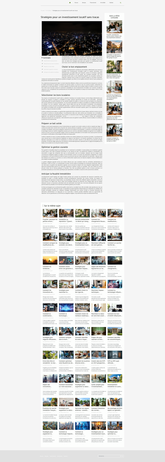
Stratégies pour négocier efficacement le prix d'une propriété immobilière (50, 340)
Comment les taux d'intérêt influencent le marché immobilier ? (114, 317)
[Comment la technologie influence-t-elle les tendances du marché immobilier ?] (115, 284)
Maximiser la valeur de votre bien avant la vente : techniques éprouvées (98, 317)
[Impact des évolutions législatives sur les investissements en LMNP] (98, 260)
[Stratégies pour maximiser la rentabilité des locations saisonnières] (66, 284)
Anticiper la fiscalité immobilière (51, 72)
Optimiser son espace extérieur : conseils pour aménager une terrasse (82, 411)
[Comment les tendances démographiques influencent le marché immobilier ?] (50, 260)
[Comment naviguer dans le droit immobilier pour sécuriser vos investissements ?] (66, 331)
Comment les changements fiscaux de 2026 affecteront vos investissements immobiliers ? (114, 97)
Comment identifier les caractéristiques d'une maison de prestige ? (114, 340)
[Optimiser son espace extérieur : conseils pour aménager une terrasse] (82, 402)
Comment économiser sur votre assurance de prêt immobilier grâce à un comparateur (66, 387)
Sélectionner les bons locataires (51, 63)
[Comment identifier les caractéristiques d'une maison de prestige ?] (115, 331)
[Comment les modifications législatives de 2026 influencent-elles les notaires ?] (114, 108)
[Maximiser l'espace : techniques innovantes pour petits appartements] (98, 284)
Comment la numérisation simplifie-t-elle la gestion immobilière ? (50, 317)
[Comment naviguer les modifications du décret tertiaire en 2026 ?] (114, 130)
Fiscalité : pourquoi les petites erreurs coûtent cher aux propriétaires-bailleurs (114, 36)
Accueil (42, 10)
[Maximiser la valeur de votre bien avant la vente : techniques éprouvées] (98, 307)
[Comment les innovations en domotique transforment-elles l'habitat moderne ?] (50, 284)
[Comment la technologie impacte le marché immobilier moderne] (66, 425)
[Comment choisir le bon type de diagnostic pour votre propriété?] (82, 284)
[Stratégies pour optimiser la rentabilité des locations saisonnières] (115, 425)
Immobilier (102, 2)
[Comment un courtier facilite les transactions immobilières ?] (115, 236)
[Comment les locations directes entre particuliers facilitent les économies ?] (82, 354)
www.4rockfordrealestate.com (74, 116)
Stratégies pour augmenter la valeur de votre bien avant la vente (82, 387)
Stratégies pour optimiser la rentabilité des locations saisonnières (115, 435)
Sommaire (46, 58)
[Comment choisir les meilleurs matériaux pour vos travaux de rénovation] (82, 307)
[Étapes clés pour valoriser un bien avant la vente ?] (98, 331)
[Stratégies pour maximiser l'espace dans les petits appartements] (82, 260)
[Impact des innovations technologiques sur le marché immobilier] (50, 378)
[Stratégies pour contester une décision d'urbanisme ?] (66, 236)
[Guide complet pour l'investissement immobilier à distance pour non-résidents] (98, 378)
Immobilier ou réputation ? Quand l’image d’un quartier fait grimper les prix (114, 56)
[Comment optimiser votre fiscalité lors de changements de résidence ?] (66, 354)
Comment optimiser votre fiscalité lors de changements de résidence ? (65, 364)
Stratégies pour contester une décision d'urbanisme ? (66, 245)
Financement (93, 2)
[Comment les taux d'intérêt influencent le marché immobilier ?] (115, 307)
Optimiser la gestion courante (51, 69)
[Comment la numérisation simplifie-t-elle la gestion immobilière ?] (50, 307)
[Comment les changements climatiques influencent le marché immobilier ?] (115, 260)
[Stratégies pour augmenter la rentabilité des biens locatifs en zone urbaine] (50, 425)
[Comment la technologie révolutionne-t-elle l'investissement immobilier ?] (66, 307)
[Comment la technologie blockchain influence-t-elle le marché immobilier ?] (82, 425)
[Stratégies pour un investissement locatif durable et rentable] (98, 425)
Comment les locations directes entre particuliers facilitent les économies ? (82, 364)
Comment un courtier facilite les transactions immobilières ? (114, 246)
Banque (84, 2)
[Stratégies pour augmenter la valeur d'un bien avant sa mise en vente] (66, 402)
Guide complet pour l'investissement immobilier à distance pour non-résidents (98, 387)
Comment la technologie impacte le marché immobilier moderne (66, 435)
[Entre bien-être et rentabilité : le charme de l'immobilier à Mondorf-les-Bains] (50, 354)
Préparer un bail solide (49, 66)
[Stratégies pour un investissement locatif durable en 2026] (82, 236)
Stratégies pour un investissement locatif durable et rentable (98, 434)
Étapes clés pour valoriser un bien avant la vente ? (96, 339)
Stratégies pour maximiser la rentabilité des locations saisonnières (66, 293)
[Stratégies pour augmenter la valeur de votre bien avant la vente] (82, 378)
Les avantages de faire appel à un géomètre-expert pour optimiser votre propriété (115, 411)
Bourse (76, 2)
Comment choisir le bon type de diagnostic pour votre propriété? (82, 293)
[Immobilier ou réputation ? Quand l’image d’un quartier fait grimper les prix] (114, 46)
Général (111, 2)
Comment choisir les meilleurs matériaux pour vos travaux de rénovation (81, 317)
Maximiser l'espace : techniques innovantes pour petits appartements (98, 293)
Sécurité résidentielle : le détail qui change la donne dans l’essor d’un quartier (114, 76)
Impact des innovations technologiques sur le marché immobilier (50, 387)
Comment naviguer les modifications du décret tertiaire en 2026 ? (113, 139)
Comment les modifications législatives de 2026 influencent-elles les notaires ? (114, 119)
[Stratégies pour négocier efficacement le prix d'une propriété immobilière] (50, 331)
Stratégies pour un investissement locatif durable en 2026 (82, 245)
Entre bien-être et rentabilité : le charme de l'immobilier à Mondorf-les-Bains (50, 364)
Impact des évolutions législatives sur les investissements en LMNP (98, 269)
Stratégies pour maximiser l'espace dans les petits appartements (81, 269)
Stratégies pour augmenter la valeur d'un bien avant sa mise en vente (65, 411)
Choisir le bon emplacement (50, 60)
